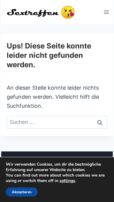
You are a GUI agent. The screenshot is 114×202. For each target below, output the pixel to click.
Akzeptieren (22, 192)
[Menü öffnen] (106, 12)
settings (67, 181)
